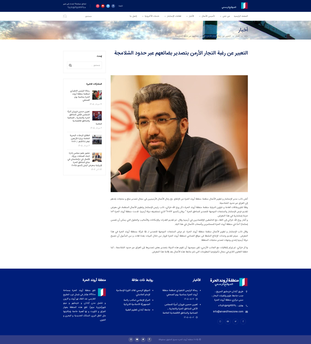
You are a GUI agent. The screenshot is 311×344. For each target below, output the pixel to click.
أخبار (237, 36)
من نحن (226, 16)
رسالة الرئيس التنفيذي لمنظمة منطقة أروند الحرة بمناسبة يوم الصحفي (180, 292)
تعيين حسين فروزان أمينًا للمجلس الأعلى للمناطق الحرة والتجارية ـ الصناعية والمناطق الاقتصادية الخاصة (180, 308)
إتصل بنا (133, 16)
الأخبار (191, 16)
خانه (246, 36)
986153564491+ (77, 8)
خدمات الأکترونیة (152, 16)
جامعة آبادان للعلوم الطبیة (137, 310)
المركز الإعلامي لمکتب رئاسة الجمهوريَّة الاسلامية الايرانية (137, 302)
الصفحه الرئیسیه (241, 16)
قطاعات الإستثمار (174, 16)
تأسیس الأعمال (208, 16)
